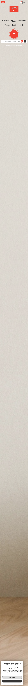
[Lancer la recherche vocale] (14, 33)
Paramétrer (12, 677)
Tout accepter (12, 681)
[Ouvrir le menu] (3, 2)
